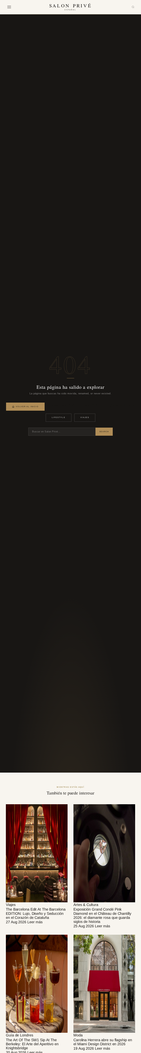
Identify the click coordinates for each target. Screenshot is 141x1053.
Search (104, 432)
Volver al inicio (27, 407)
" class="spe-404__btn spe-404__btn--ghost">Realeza (91, 405)
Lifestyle (58, 417)
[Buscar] (133, 7)
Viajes (84, 417)
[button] (9, 7)
